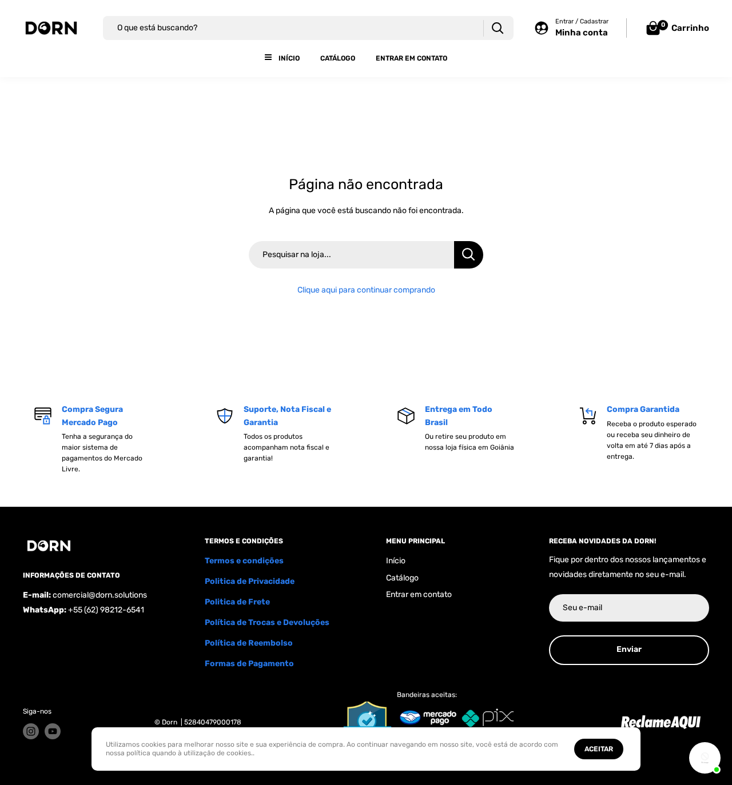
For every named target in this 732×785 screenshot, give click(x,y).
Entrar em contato (411, 58)
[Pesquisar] (497, 28)
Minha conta (581, 32)
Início (289, 58)
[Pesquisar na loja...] (468, 255)
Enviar (629, 649)
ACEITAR (598, 749)
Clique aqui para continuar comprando (366, 290)
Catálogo (337, 58)
